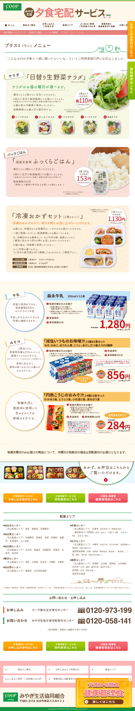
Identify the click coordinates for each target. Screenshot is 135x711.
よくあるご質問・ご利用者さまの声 (24, 679)
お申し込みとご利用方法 (67, 669)
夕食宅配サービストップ (14, 32)
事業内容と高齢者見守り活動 (67, 679)
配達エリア (110, 669)
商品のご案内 (35, 32)
